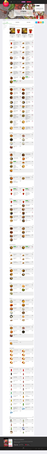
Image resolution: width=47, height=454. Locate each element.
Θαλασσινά (4, 22)
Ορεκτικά (4, 20)
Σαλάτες (4, 19)
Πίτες (3, 16)
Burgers (10, 267)
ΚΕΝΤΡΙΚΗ (14, 1)
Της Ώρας (10, 198)
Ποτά (10, 416)
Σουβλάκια (4, 13)
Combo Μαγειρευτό (12, 86)
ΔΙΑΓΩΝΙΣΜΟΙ (18, 1)
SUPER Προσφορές (5, 2)
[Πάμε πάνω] (23, 447)
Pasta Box (4, 8)
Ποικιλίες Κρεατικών (12, 244)
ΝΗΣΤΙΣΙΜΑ (4, 5)
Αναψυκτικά (4, 27)
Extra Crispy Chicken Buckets (5, 10)
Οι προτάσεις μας (12, 26)
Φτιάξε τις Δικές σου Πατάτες (5, 24)
